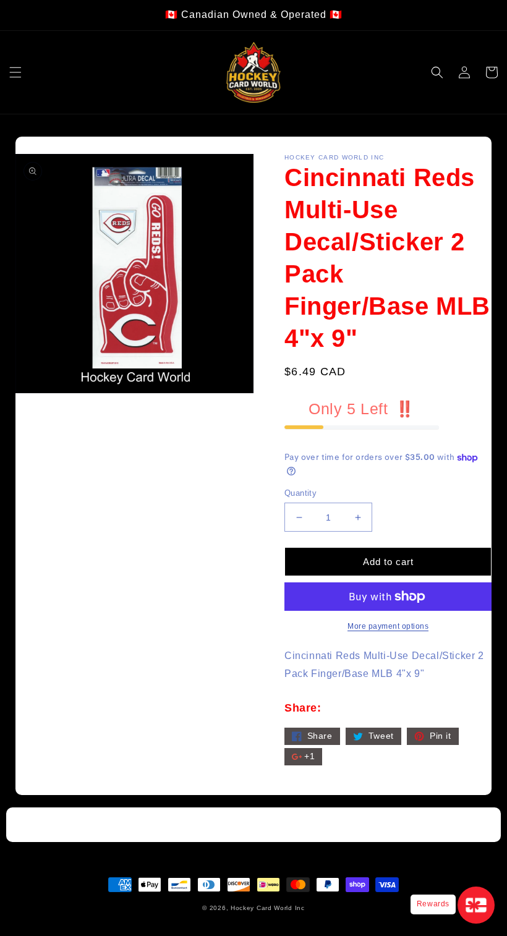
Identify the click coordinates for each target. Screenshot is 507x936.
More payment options (387, 626)
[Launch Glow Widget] (476, 905)
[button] (15, 72)
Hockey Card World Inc (268, 907)
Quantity (300, 493)
